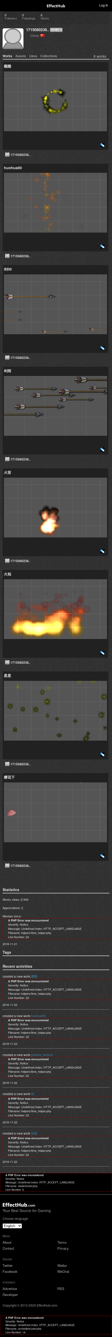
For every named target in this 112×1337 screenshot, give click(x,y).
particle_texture (42, 1054)
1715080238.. (37, 29)
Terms (62, 1242)
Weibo (62, 1265)
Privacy (63, 1248)
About (7, 1242)
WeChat (63, 1271)
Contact (8, 1248)
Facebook (10, 1271)
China (35, 35)
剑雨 (34, 1133)
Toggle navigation (6, 5)
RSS (60, 1288)
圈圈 (34, 976)
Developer (10, 1294)
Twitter (8, 1265)
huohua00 (38, 1015)
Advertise (10, 1288)
